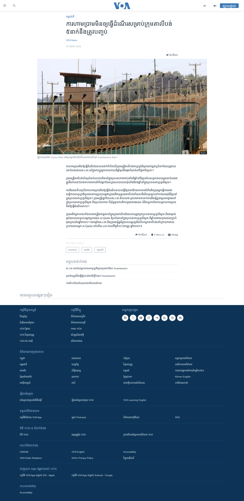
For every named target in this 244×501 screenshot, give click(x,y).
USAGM (24, 452)
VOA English (78, 452)
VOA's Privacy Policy (82, 458)
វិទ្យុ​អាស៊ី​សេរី (128, 458)
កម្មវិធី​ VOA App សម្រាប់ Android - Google (92, 475)
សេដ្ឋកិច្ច (75, 364)
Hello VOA (76, 328)
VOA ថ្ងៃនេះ (25, 328)
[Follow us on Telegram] (157, 318)
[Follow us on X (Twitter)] (133, 318)
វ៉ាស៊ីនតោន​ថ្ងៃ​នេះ (27, 322)
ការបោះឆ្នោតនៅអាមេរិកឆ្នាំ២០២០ (189, 370)
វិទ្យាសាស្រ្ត (127, 364)
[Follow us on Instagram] (149, 318)
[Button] (172, 55)
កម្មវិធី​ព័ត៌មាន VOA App (31, 417)
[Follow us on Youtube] (141, 318)
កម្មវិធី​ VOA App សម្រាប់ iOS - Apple (37, 475)
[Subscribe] (180, 318)
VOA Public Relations (31, 458)
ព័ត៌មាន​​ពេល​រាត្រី (78, 322)
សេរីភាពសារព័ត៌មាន (183, 364)
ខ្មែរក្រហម (127, 376)
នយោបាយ (76, 358)
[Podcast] (172, 318)
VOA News (71, 40)
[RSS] (164, 318)
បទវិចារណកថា (181, 382)
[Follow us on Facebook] (125, 318)
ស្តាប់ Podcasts (79, 417)
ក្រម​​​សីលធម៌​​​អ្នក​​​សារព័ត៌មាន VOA (138, 434)
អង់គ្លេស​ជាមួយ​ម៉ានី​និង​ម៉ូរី (31, 400)
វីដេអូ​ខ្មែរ (23, 316)
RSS (177, 417)
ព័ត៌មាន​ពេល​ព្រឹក (78, 316)
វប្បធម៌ (126, 370)
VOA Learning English (134, 400)
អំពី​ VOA (24, 434)
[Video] (215, 5)
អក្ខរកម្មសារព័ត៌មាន (183, 358)
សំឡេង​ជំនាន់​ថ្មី (77, 334)
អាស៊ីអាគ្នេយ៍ (25, 382)
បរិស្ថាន (126, 358)
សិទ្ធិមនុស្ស (76, 370)
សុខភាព (75, 376)
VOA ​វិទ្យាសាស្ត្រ (27, 334)
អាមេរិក (23, 370)
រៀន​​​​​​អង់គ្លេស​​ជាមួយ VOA (83, 400)
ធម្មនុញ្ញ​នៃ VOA (79, 434)
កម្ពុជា (22, 358)
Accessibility (129, 452)
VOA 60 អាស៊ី (26, 341)
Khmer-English (183, 376)
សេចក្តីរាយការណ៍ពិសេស (134, 382)
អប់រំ (73, 382)
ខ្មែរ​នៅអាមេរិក (26, 376)
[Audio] (205, 5)
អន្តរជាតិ (70, 16)
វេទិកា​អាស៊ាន (76, 341)
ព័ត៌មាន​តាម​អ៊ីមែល (131, 417)
